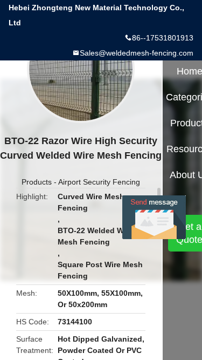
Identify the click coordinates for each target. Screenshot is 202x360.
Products (37, 182)
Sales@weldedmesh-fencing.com (136, 53)
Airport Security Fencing (99, 182)
